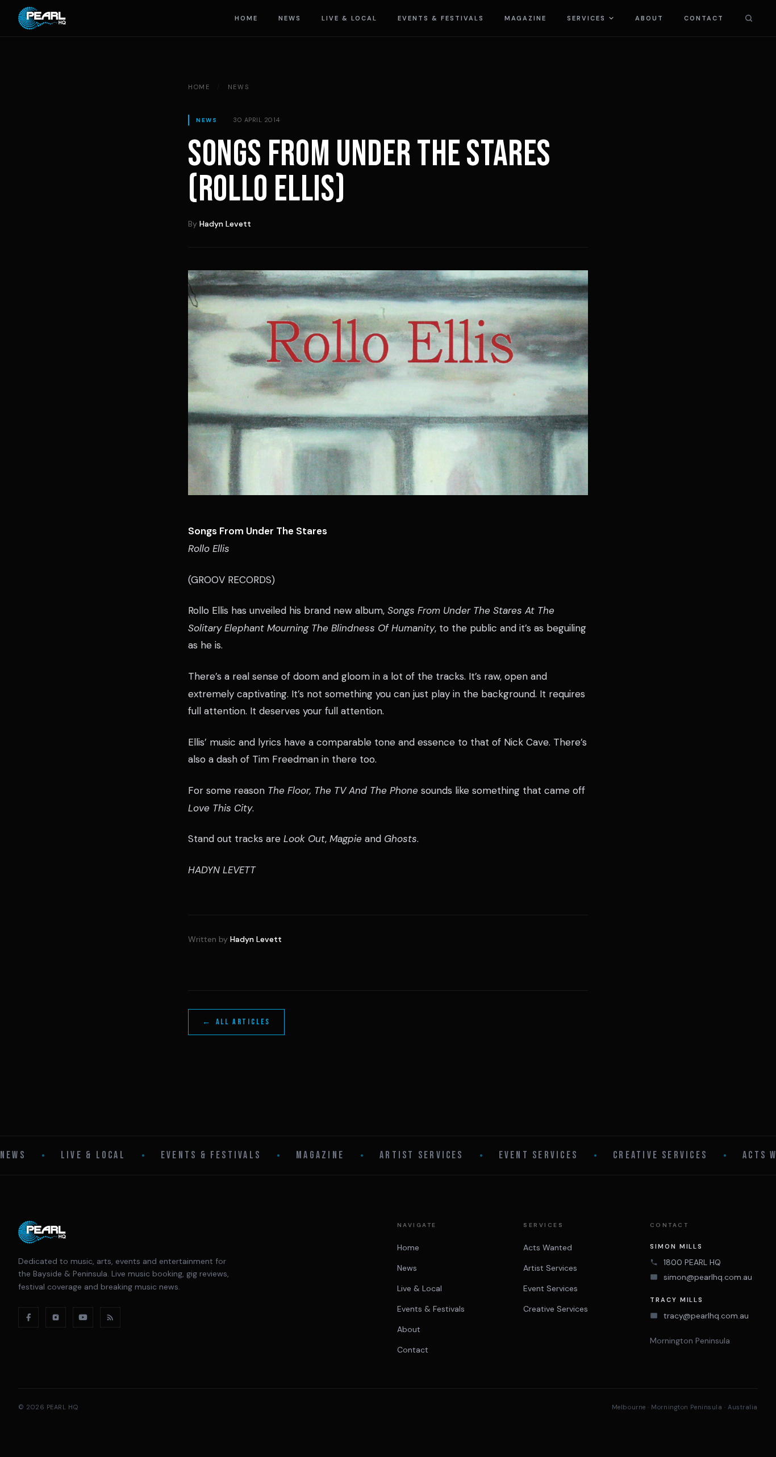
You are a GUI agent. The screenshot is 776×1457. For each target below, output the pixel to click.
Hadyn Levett (225, 224)
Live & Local (349, 18)
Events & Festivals (441, 18)
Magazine (525, 18)
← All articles (236, 1022)
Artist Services (421, 1155)
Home (246, 18)
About (649, 18)
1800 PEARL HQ (692, 1262)
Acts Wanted (547, 1247)
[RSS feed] (110, 1317)
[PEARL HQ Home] (42, 18)
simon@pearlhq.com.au (708, 1277)
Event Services (538, 1155)
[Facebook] (28, 1317)
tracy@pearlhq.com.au (706, 1316)
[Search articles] (749, 18)
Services (586, 18)
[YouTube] (83, 1317)
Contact (704, 18)
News (289, 18)
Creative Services (660, 1155)
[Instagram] (55, 1317)
